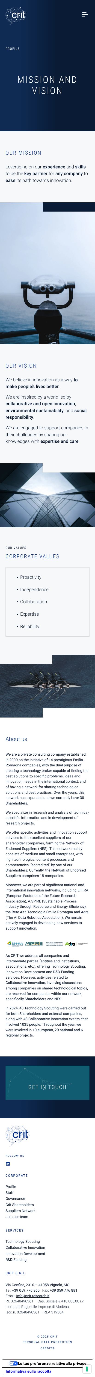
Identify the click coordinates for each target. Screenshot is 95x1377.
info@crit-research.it (32, 1296)
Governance (15, 1198)
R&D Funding (16, 1259)
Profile (11, 1186)
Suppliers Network (21, 1211)
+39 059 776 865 (26, 1290)
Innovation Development (25, 1253)
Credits (47, 1348)
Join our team (17, 1217)
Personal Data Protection (47, 1342)
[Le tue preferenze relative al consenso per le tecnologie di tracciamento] (87, 1369)
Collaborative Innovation (25, 1247)
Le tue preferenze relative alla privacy (52, 1363)
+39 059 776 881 (63, 1290)
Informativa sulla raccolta (28, 1371)
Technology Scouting (23, 1241)
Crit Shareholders (20, 1205)
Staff (10, 1192)
